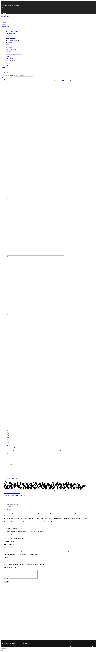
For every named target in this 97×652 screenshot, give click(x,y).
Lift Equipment (9, 58)
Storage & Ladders (10, 38)
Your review (7, 578)
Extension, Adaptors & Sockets (13, 54)
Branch (5, 597)
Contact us (6, 599)
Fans (7, 65)
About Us (5, 595)
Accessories (9, 42)
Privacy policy (6, 619)
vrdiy (63, 80)
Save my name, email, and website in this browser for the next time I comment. (26, 564)
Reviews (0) (10, 506)
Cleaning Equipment (11, 33)
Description (10, 502)
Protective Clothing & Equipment (15, 448)
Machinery (8, 56)
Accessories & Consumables (13, 40)
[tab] (50, 502)
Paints (7, 45)
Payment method (7, 617)
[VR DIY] (3, 16)
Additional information (12, 504)
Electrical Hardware (11, 49)
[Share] (4, 648)
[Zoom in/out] (1, 648)
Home (8, 445)
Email (6, 561)
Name (6, 557)
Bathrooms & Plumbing (12, 31)
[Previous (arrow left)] (1, 650)
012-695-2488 (15, 5)
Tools (7, 29)
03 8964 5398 (4, 636)
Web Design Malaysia (22, 643)
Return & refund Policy (8, 621)
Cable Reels (9, 51)
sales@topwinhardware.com (19, 639)
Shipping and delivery (8, 615)
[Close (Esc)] (5, 648)
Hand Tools (9, 35)
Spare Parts (9, 47)
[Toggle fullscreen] (2, 648)
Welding (8, 63)
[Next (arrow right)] (2, 650)
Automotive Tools (10, 61)
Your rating (7, 567)
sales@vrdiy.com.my (6, 639)
